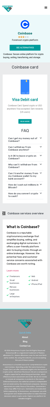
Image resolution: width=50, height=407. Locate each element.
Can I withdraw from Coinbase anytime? (19, 148)
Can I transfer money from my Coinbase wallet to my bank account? (23, 176)
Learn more (13, 270)
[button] (46, 7)
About (25, 337)
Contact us (25, 346)
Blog (25, 341)
